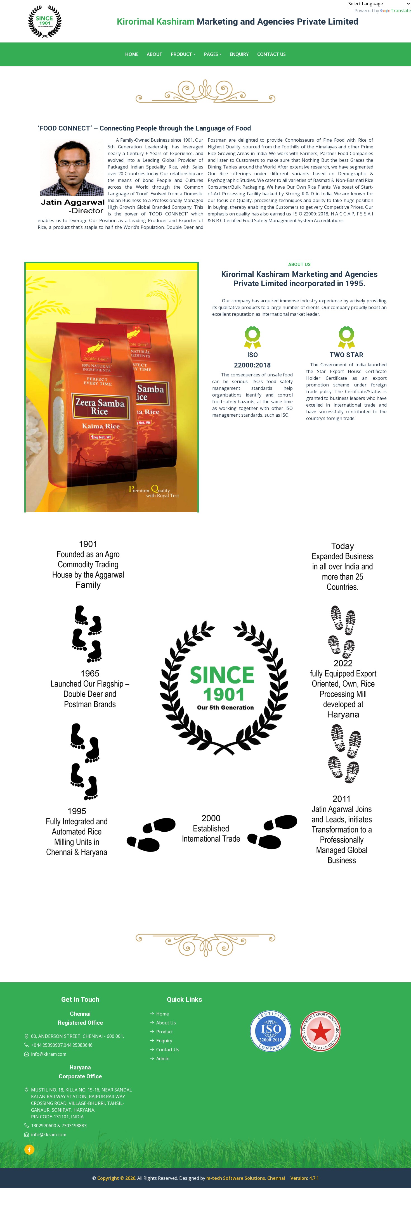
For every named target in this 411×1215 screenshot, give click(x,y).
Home (131, 54)
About (154, 54)
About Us (166, 1023)
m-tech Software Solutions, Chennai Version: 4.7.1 (262, 1178)
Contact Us (271, 54)
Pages (211, 54)
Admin (162, 1058)
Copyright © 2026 (116, 1178)
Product (181, 54)
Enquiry (239, 54)
